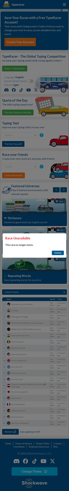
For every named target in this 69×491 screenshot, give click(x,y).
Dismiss (57, 253)
